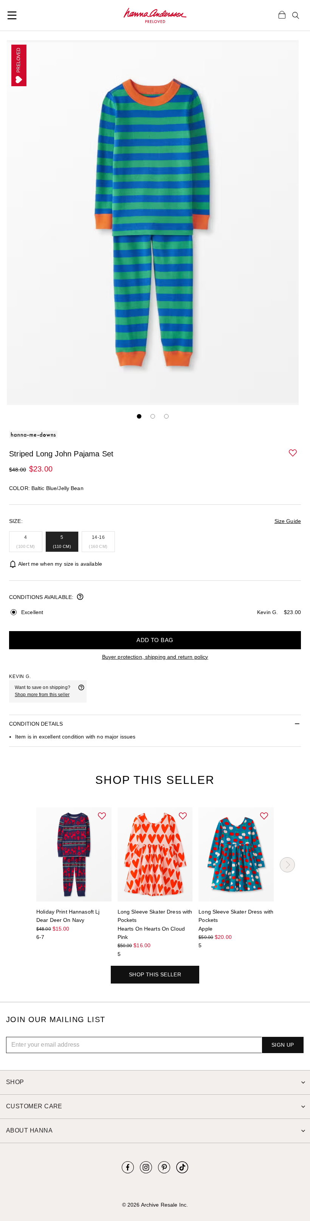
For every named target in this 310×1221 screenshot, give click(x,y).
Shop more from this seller (42, 694)
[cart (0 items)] (282, 14)
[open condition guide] (80, 597)
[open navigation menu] (12, 15)
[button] (293, 453)
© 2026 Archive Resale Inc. (155, 1205)
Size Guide (287, 521)
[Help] (81, 691)
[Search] (295, 15)
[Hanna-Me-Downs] (155, 15)
